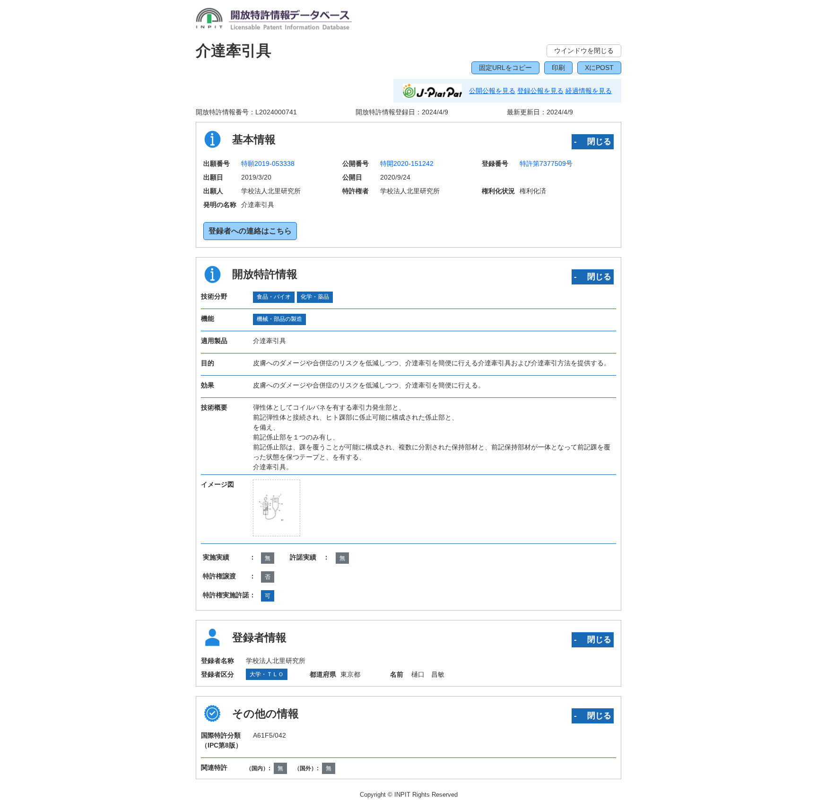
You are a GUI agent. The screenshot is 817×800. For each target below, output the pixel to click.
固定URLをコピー (505, 67)
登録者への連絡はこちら (250, 231)
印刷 (558, 67)
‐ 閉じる (592, 141)
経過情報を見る (588, 91)
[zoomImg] (276, 507)
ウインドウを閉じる (584, 50)
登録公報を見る (540, 91)
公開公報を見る (492, 91)
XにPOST (599, 67)
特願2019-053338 (268, 163)
